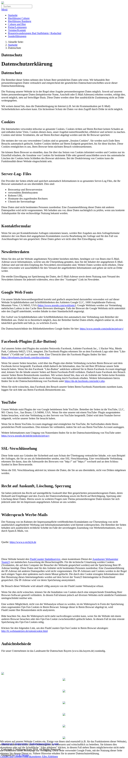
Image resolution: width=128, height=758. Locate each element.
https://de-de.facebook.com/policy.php (85, 381)
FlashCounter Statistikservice (45, 559)
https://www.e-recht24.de (23, 542)
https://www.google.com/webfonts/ (56, 305)
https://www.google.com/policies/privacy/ (102, 328)
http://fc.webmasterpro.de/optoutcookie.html (24, 631)
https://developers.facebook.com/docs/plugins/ (25, 357)
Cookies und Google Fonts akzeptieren (20, 756)
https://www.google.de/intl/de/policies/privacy (25, 435)
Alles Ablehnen (50, 756)
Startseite (13, 44)
